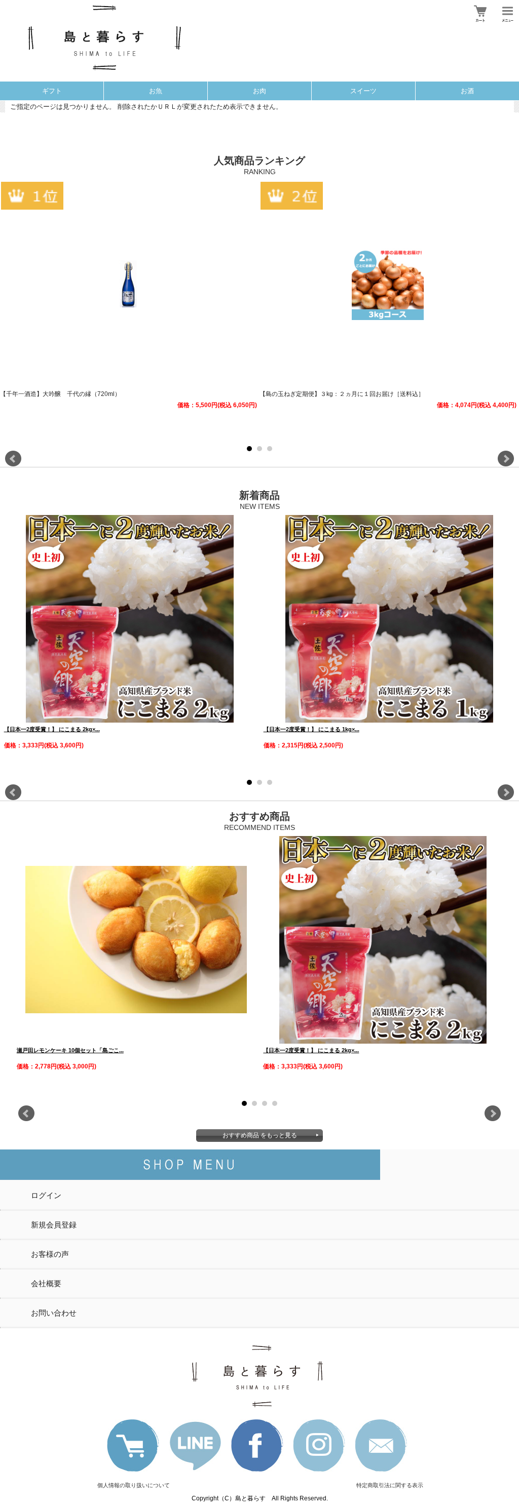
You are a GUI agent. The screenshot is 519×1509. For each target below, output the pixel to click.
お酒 (467, 91)
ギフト (52, 91)
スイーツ (363, 91)
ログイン (46, 1195)
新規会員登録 (54, 1224)
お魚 (155, 91)
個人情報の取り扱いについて (133, 1485)
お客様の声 (50, 1254)
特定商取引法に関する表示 (389, 1485)
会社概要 (46, 1283)
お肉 (259, 91)
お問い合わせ (54, 1312)
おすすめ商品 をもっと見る (260, 1135)
